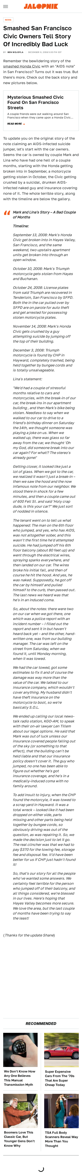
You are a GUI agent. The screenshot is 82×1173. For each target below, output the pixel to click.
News (8, 20)
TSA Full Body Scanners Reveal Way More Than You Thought (61, 1139)
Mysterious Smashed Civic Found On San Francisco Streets (35, 102)
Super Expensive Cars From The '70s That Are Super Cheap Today (59, 1078)
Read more (14, 124)
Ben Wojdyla (15, 52)
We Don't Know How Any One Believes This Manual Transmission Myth (19, 1078)
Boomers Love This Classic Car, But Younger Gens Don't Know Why (19, 1139)
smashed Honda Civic (21, 66)
